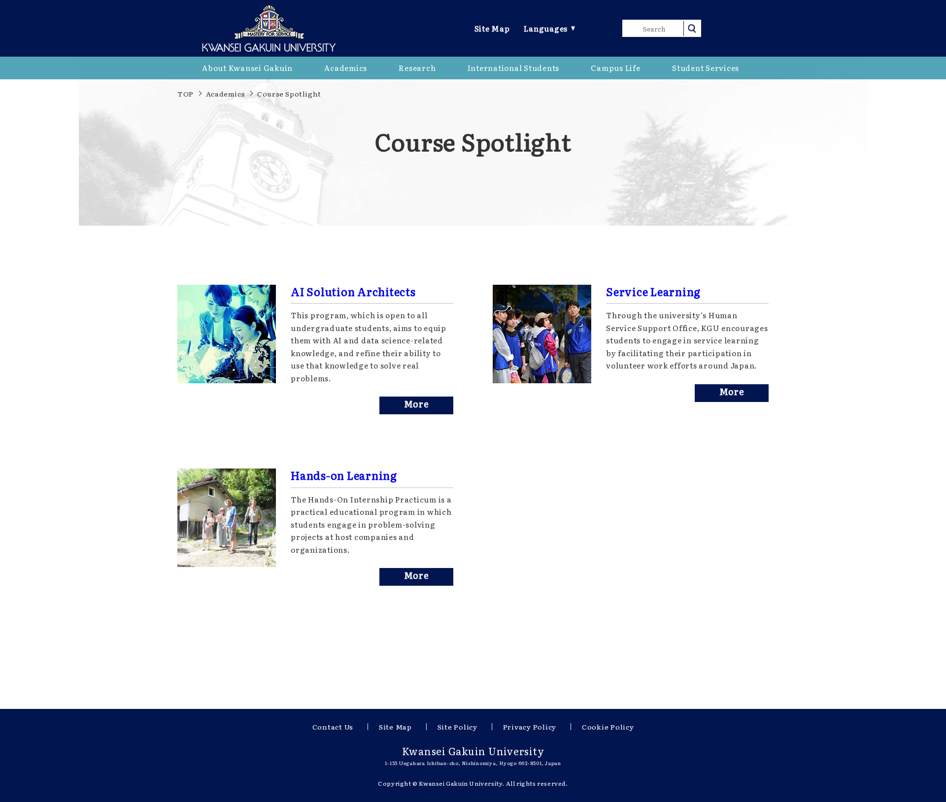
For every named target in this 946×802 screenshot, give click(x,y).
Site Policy (457, 727)
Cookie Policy (608, 727)
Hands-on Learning (344, 475)
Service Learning (653, 292)
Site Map (492, 28)
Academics (225, 94)
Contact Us (333, 727)
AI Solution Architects (353, 292)
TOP (185, 94)
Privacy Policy (530, 727)
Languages (546, 28)
